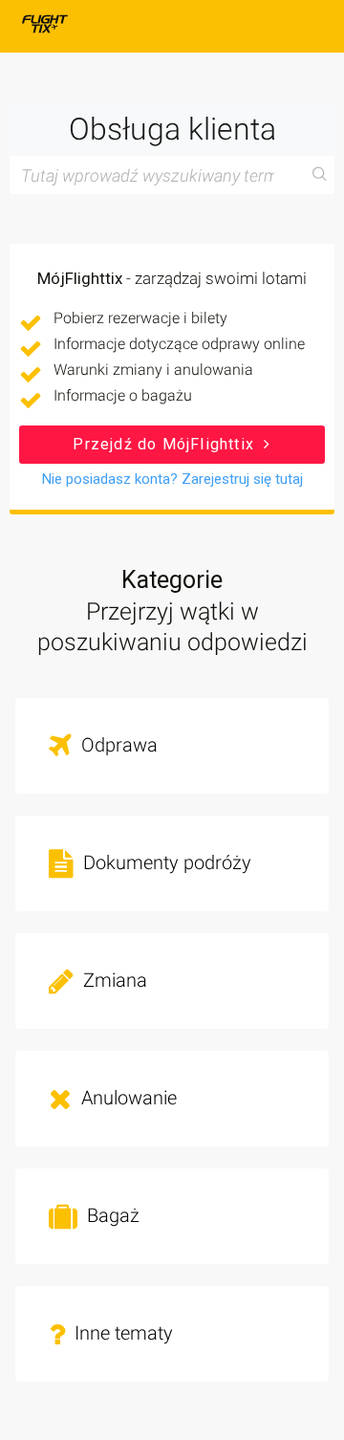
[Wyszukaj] (320, 175)
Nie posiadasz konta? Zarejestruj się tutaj (172, 479)
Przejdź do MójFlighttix (166, 444)
